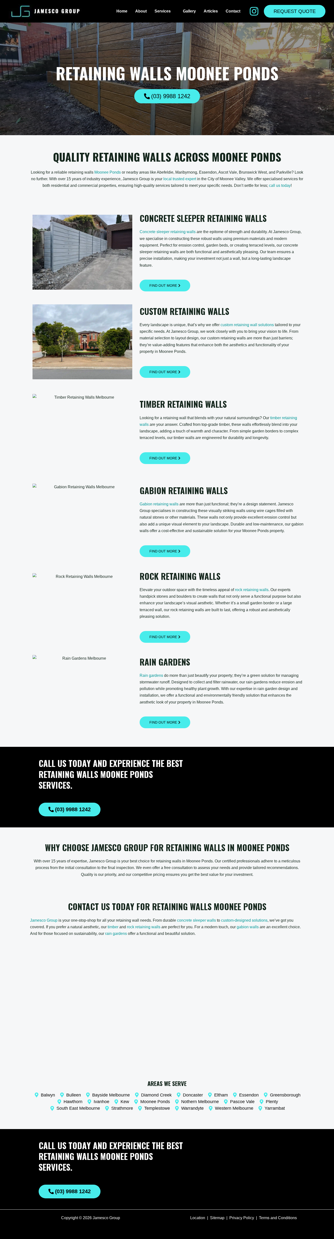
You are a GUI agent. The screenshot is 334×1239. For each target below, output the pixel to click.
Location (197, 1218)
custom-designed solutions (244, 920)
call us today (280, 185)
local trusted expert (179, 179)
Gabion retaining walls (159, 504)
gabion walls (248, 927)
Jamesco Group (43, 920)
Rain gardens (151, 675)
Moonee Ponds (107, 172)
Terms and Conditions (278, 1218)
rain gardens (116, 933)
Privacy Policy (241, 1218)
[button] (173, 11)
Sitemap (217, 1218)
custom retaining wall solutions (247, 325)
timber (113, 927)
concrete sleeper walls (196, 920)
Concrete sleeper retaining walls (168, 232)
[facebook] (254, 11)
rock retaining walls (251, 590)
